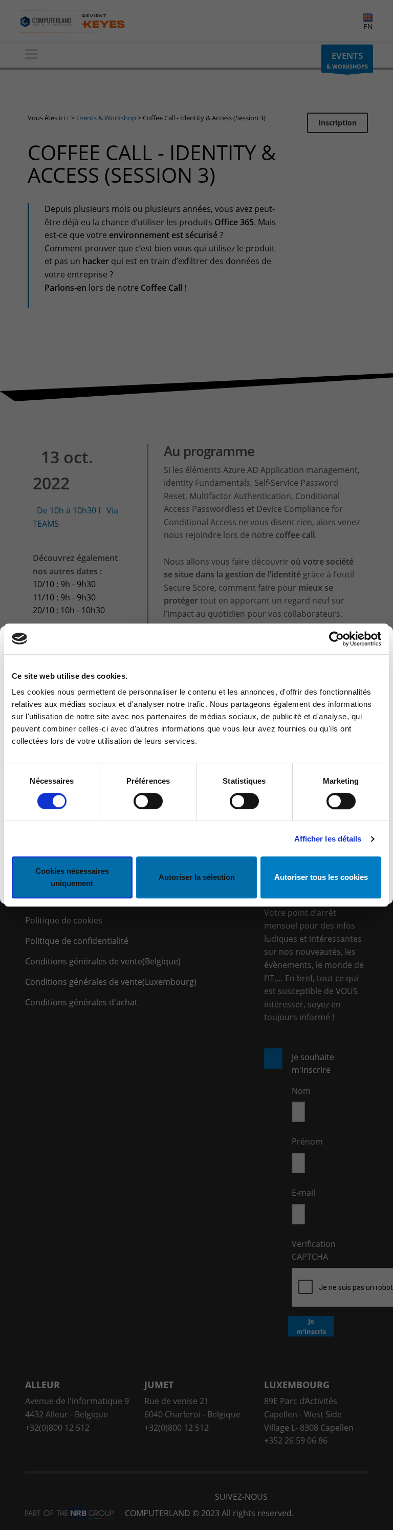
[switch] (148, 801)
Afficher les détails (328, 838)
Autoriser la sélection (197, 877)
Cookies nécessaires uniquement (72, 877)
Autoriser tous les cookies (321, 877)
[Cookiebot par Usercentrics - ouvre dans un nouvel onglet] (336, 639)
